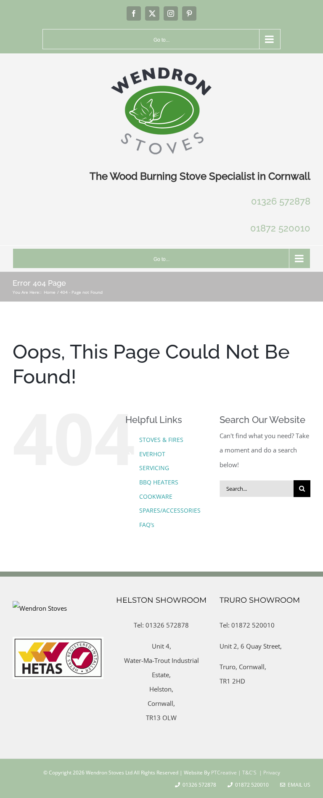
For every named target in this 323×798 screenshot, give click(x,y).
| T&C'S (247, 772)
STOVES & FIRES (161, 440)
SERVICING (154, 468)
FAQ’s (146, 525)
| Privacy (269, 772)
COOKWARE (155, 496)
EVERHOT (152, 454)
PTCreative (223, 772)
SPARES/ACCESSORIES (170, 510)
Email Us (297, 784)
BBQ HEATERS (158, 482)
